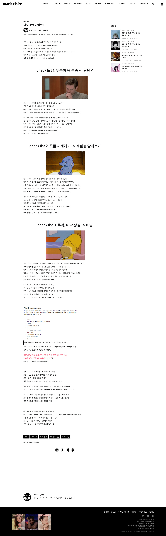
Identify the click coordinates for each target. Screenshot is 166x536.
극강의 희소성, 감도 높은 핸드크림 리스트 (132, 56)
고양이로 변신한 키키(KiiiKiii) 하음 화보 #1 (131, 45)
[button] (153, 4)
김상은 (34, 30)
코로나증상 (65, 437)
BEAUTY (26, 21)
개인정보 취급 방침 (123, 512)
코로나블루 (43, 437)
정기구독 (106, 512)
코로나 (26, 437)
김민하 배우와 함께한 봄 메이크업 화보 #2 (132, 68)
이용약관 (134, 512)
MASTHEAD (143, 512)
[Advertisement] (65, 470)
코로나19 (34, 437)
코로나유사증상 (54, 437)
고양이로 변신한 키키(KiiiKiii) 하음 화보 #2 (131, 34)
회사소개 (113, 512)
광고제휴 (151, 512)
